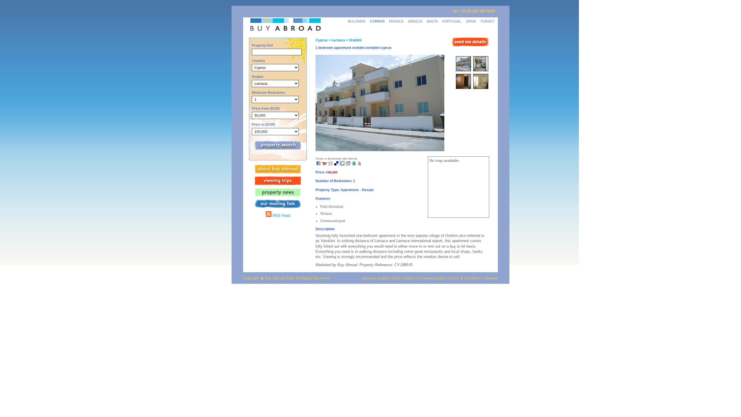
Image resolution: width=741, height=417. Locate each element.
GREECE (415, 21)
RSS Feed (281, 215)
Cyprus (322, 40)
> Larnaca (336, 40)
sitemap (490, 278)
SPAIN (471, 21)
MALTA (432, 21)
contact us (411, 278)
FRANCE (396, 21)
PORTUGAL (451, 21)
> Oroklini (353, 40)
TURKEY (487, 21)
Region (257, 76)
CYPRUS (377, 21)
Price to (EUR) (263, 124)
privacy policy (435, 278)
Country (258, 61)
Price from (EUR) (266, 108)
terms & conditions (466, 278)
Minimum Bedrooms (268, 92)
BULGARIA (357, 21)
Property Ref (262, 45)
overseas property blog (380, 278)
